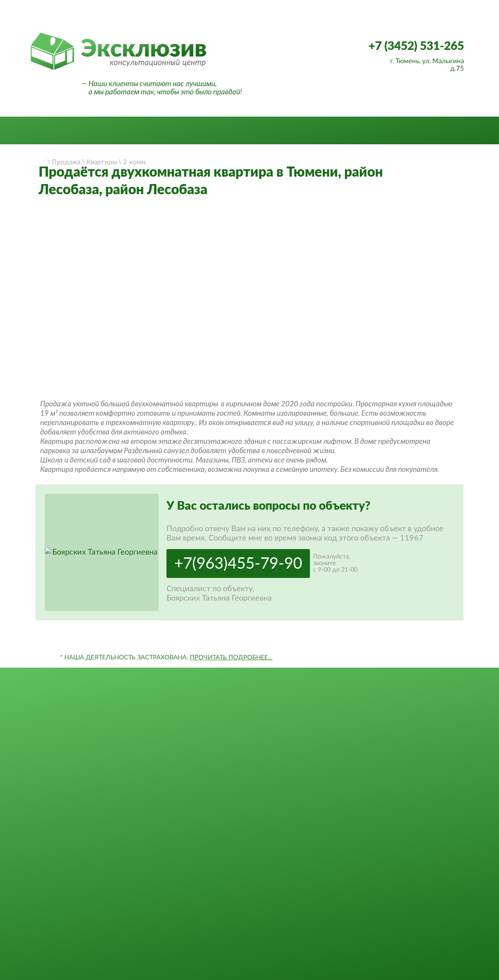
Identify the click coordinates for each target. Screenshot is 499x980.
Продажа (83, 131)
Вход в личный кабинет (421, 8)
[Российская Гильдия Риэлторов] (175, 20)
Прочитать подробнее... (231, 657)
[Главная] (42, 161)
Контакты (415, 131)
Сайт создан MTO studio (421, 943)
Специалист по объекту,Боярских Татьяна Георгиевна (219, 593)
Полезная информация (317, 131)
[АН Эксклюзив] (118, 69)
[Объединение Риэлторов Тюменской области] (120, 20)
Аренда (143, 131)
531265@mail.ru (421, 857)
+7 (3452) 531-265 (416, 46)
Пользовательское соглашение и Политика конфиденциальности (420, 924)
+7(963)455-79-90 (238, 564)
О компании (212, 131)
